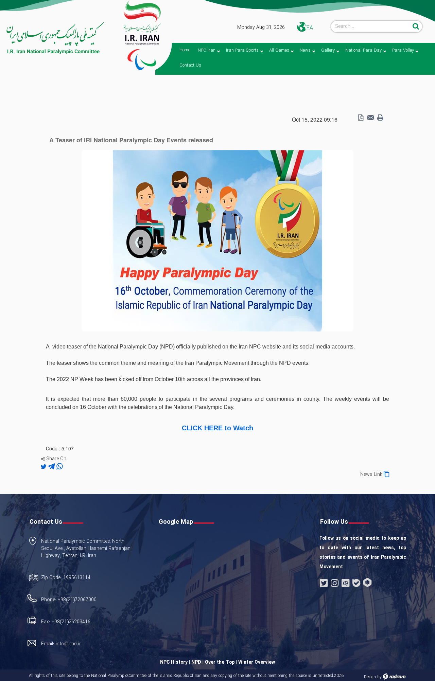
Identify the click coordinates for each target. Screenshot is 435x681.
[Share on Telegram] (52, 466)
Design (370, 677)
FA (310, 28)
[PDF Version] (361, 118)
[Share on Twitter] (44, 466)
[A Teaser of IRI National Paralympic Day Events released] (217, 240)
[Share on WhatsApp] (59, 466)
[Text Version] (380, 118)
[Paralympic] (53, 38)
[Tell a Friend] (370, 118)
